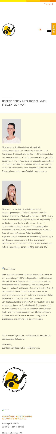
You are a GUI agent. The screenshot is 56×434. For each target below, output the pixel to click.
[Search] (40, 29)
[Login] (5, 410)
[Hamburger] (49, 29)
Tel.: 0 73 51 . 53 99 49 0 (12, 433)
